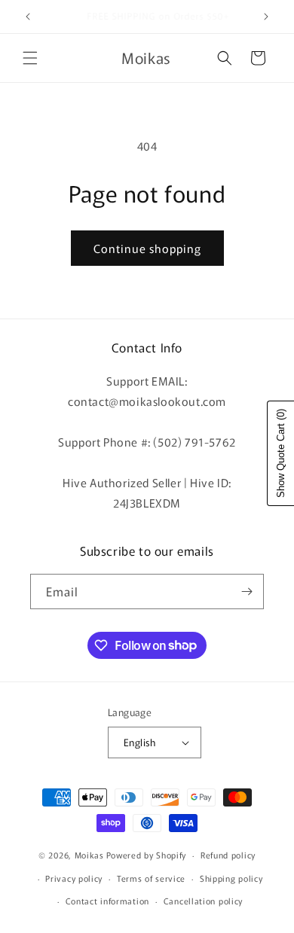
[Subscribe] (246, 591)
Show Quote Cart (280, 453)
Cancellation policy (203, 901)
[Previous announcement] (27, 16)
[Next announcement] (266, 16)
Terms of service (151, 878)
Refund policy (228, 855)
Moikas (89, 855)
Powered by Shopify (146, 855)
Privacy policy (74, 878)
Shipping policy (231, 878)
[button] (30, 58)
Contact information (107, 901)
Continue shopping (147, 248)
